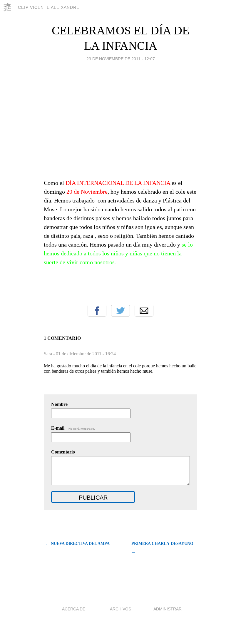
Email (144, 311)
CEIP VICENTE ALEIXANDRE (48, 7)
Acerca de (73, 609)
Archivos (120, 609)
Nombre (59, 404)
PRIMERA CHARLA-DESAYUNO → (162, 547)
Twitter (120, 311)
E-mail (73, 428)
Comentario (63, 451)
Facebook (97, 311)
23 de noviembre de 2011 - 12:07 (120, 58)
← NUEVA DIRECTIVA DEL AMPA (78, 543)
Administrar (167, 609)
